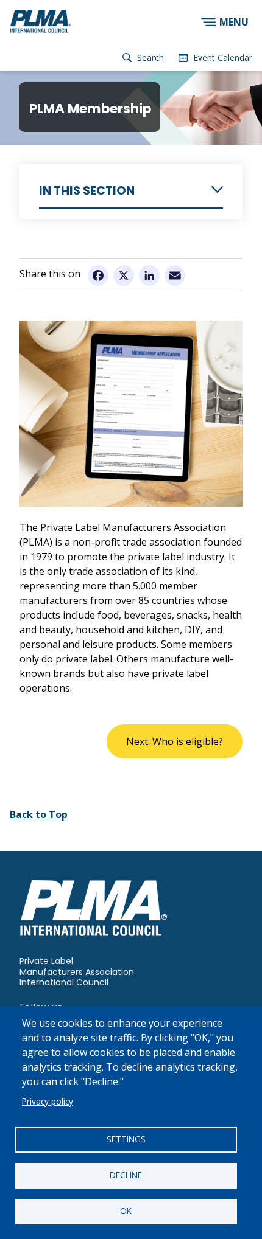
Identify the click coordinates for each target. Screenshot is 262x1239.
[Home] (40, 22)
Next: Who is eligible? (174, 741)
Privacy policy (47, 1101)
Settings (126, 1139)
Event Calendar (222, 57)
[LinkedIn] (149, 275)
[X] (123, 275)
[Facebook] (98, 275)
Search (150, 57)
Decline (126, 1175)
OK (126, 1210)
